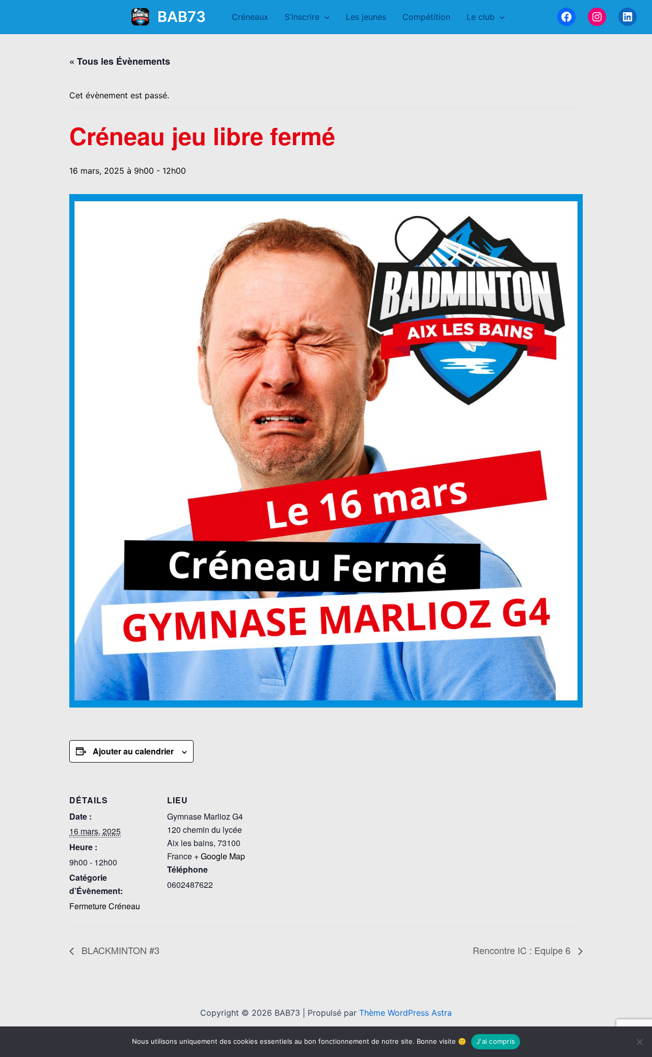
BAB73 (181, 16)
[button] (324, 16)
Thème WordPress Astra (405, 1013)
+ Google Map (219, 856)
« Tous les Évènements (119, 61)
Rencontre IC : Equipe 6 (523, 950)
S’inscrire (302, 17)
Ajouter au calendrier (133, 751)
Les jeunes (366, 17)
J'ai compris (495, 1041)
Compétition (426, 17)
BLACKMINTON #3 (119, 950)
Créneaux (250, 17)
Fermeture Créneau (104, 906)
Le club (481, 17)
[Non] (639, 1042)
